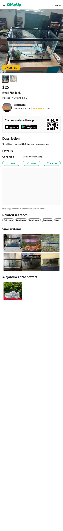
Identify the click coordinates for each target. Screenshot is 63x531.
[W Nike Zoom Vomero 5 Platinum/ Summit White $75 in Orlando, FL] (13, 291)
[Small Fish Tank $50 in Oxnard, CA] (31, 262)
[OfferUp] (14, 5)
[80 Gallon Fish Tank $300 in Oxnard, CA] (50, 262)
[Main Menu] (4, 5)
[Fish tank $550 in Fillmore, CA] (31, 243)
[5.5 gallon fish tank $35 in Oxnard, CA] (13, 243)
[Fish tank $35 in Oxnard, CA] (50, 243)
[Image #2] (13, 79)
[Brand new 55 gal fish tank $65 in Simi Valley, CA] (13, 262)
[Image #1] (5, 79)
